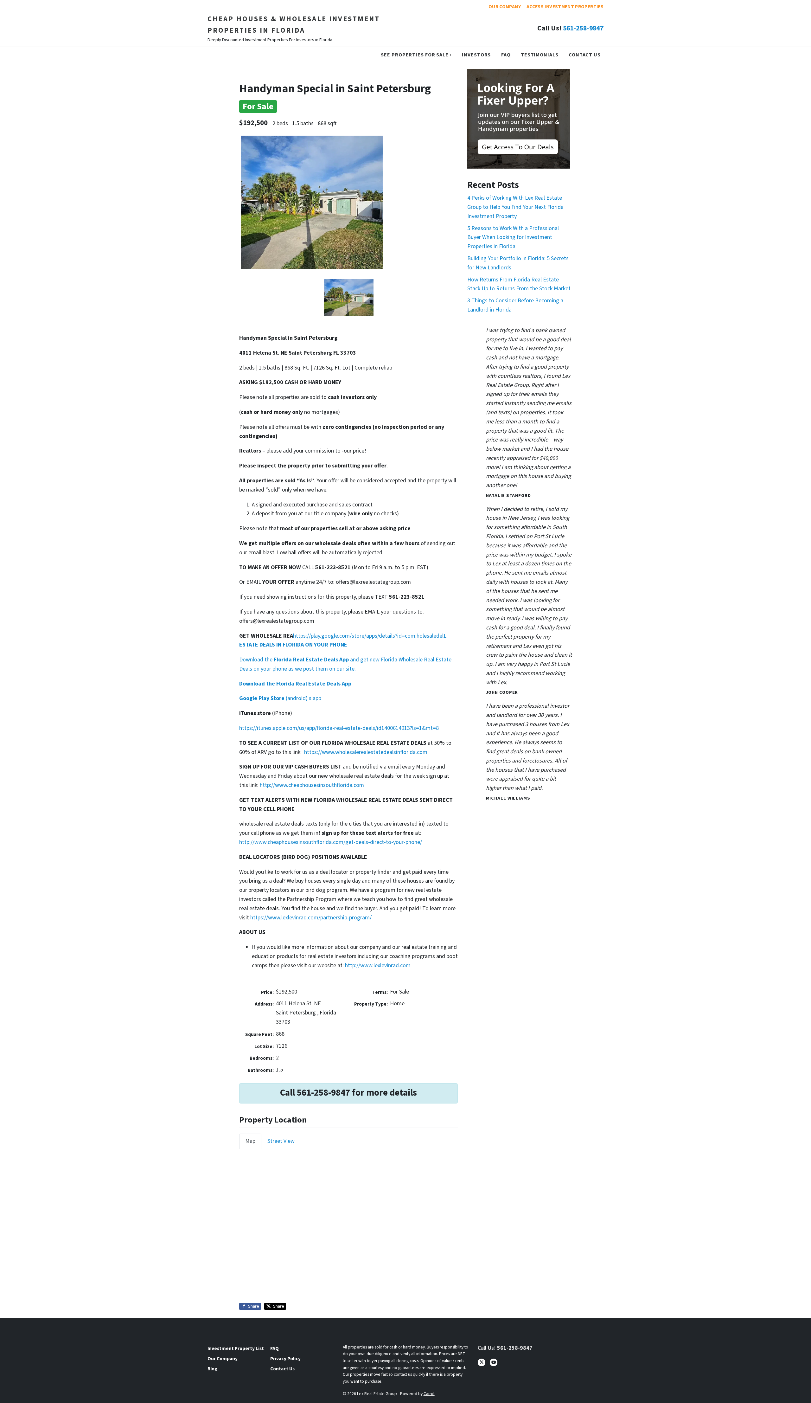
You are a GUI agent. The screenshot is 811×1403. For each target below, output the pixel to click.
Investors (476, 54)
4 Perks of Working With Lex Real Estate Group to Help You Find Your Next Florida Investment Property (515, 207)
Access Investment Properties (565, 6)
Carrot (429, 1394)
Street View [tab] (281, 1141)
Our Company (505, 6)
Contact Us (585, 54)
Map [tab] (250, 1141)
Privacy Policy (285, 1358)
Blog (212, 1368)
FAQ (506, 54)
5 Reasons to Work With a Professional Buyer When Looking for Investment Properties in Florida (513, 237)
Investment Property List (236, 1348)
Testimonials (540, 54)
